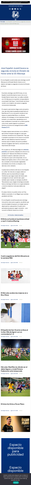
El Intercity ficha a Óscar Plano (12, 404)
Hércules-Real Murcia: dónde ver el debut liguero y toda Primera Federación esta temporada (14, 369)
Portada (2, 21)
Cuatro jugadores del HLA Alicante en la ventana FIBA (15, 257)
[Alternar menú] (15, 19)
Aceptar (16, 482)
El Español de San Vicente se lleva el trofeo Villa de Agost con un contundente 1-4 (14, 332)
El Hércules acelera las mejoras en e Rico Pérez (14, 294)
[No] (26, 479)
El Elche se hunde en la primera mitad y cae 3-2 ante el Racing (15, 220)
